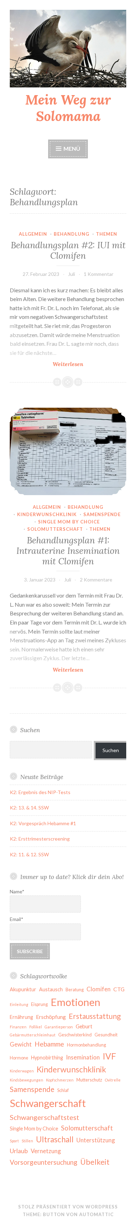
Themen (106, 234)
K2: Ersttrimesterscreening (40, 839)
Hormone (19, 1058)
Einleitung (19, 1004)
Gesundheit (106, 1034)
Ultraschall (55, 1139)
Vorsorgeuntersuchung (43, 1162)
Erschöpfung (51, 1017)
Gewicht (21, 1044)
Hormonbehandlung (86, 1045)
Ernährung (21, 1017)
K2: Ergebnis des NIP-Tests (40, 792)
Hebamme (49, 1044)
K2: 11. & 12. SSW (29, 854)
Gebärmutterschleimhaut (32, 1035)
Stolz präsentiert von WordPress (68, 1206)
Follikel (35, 1026)
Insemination (83, 1057)
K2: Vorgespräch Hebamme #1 (43, 823)
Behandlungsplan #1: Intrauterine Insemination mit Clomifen (68, 551)
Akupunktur (23, 989)
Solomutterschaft (55, 529)
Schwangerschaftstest (44, 1117)
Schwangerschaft (48, 1103)
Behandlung (71, 234)
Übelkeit (94, 1161)
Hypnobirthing (47, 1058)
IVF (109, 1056)
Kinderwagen (22, 1071)
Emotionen (75, 1002)
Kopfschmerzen (60, 1080)
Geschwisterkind (75, 1034)
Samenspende (102, 514)
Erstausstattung (95, 1016)
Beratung (75, 989)
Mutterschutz (89, 1080)
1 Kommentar (98, 274)
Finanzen (18, 1026)
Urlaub (19, 1151)
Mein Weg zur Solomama (68, 108)
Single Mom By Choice (69, 521)
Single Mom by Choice (34, 1128)
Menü (71, 148)
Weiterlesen (89, 364)
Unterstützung (95, 1140)
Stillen (27, 1140)
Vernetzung (46, 1151)
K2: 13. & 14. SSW (29, 808)
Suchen (111, 750)
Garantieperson (59, 1026)
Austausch (51, 989)
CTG (118, 989)
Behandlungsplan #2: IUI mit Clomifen (68, 250)
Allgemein (33, 234)
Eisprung (39, 1004)
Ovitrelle (113, 1080)
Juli (71, 274)
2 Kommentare (96, 580)
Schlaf (63, 1090)
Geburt (84, 1026)
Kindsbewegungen (26, 1080)
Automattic (96, 1214)
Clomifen (98, 989)
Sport (14, 1140)
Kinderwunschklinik (47, 514)
